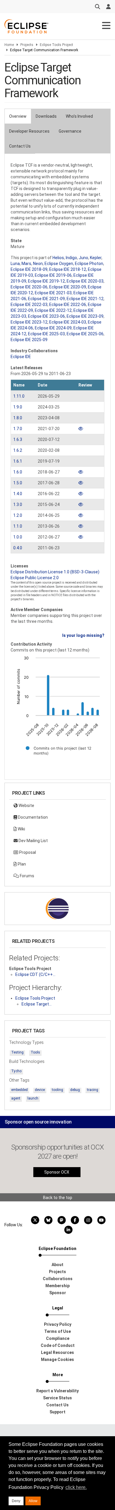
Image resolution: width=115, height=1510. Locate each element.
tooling (57, 1090)
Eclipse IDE (21, 356)
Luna (15, 263)
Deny (16, 1501)
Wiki (21, 829)
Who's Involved (79, 116)
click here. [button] (76, 1487)
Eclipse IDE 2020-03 (85, 281)
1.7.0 (17, 428)
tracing (92, 1090)
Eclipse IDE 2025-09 (29, 339)
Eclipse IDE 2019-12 (46, 281)
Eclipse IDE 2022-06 (67, 304)
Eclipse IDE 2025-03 (46, 333)
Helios (58, 257)
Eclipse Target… (37, 1004)
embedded (19, 1090)
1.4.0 (17, 493)
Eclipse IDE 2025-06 (85, 333)
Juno (83, 257)
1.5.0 (17, 482)
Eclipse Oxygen (59, 263)
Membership (57, 1285)
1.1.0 (17, 526)
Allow (33, 1501)
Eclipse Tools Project (56, 45)
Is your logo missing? (83, 635)
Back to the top (57, 1197)
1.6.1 (17, 461)
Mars (26, 263)
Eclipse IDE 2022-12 (53, 310)
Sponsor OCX (56, 1172)
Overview (18, 116)
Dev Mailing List (33, 840)
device (40, 1090)
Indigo (71, 257)
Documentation (32, 817)
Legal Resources (57, 1352)
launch (32, 1098)
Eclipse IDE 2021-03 (53, 292)
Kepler (95, 257)
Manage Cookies (57, 1359)
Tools (35, 1052)
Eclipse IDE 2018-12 (67, 269)
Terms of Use (57, 1331)
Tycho (16, 1071)
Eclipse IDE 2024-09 (53, 328)
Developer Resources (29, 131)
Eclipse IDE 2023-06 (46, 316)
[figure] (57, 709)
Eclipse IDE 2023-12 (29, 322)
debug (75, 1090)
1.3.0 (17, 504)
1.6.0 (17, 472)
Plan (21, 864)
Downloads (46, 116)
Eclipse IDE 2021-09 (46, 298)
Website (26, 805)
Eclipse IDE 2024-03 (67, 322)
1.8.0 (17, 417)
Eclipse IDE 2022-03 (29, 304)
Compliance (57, 1338)
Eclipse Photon (89, 263)
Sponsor (57, 1292)
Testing (17, 1052)
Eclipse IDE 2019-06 (53, 275)
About (57, 1264)
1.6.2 (17, 450)
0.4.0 (17, 547)
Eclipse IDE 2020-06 (29, 287)
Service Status (57, 1398)
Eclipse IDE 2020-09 (67, 287)
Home (9, 45)
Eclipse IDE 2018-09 (29, 269)
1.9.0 (17, 407)
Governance (70, 131)
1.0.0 (17, 537)
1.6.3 (17, 439)
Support (57, 1412)
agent (15, 1098)
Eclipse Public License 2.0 (35, 577)
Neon (38, 263)
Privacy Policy (57, 1324)
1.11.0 (18, 396)
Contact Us (20, 146)
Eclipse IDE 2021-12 (85, 298)
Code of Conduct (58, 1345)
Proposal (27, 852)
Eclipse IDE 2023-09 (85, 316)
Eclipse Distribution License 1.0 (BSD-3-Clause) (55, 572)
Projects (26, 45)
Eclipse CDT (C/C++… (35, 974)
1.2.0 (17, 515)
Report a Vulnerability (57, 1390)
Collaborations (58, 1278)
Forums (26, 875)
